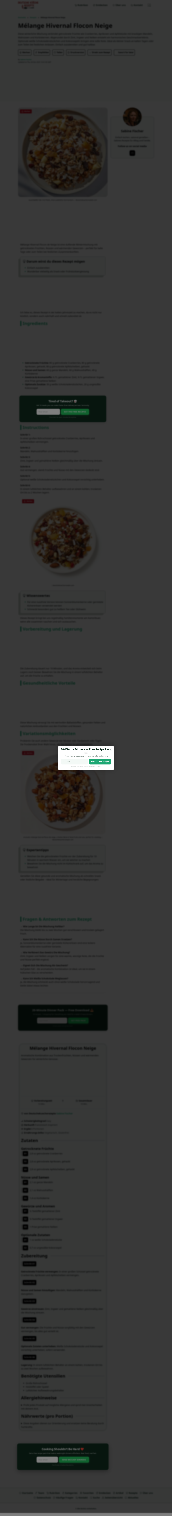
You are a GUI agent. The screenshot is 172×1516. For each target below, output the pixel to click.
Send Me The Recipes (100, 762)
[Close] (111, 748)
